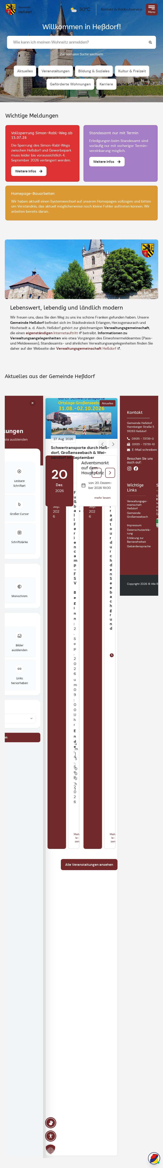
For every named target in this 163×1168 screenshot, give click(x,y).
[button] (102, 444)
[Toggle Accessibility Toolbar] (51, 1136)
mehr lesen (102, 498)
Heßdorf (86, 348)
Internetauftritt (52, 333)
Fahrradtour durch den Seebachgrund (111, 560)
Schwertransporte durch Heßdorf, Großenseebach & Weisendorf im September (80, 452)
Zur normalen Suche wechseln (81, 54)
